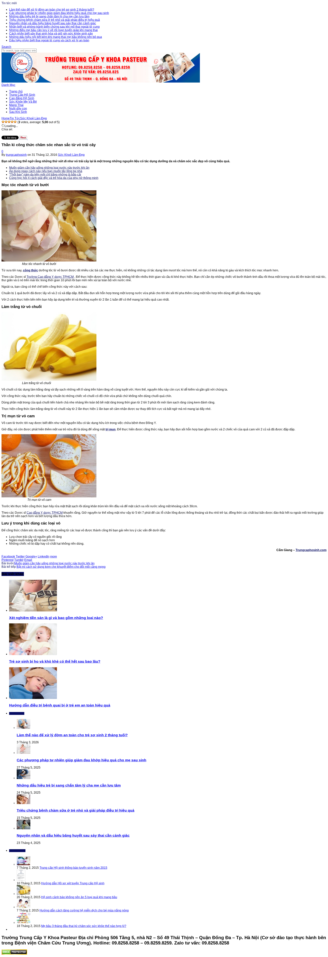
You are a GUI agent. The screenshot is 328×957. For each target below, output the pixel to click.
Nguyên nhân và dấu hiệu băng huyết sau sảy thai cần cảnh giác (52, 23)
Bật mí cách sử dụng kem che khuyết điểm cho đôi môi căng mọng (61, 566)
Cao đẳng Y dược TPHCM (45, 512)
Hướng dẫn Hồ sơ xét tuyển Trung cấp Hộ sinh (72, 883)
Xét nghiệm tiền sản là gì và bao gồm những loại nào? (56, 618)
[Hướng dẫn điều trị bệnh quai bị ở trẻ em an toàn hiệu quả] (33, 697)
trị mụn (111, 429)
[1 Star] (3, 121)
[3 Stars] (9, 121)
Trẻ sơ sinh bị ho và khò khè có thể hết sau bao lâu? (54, 661)
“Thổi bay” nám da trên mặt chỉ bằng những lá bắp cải (45, 174)
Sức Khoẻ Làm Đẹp (71, 154)
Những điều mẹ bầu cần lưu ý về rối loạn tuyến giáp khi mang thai (53, 30)
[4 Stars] (12, 121)
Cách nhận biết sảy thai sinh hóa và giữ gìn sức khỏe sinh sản (51, 33)
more (53, 556)
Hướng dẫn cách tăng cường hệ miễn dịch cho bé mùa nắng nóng (84, 910)
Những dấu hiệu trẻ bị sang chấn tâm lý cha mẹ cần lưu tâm (49, 16)
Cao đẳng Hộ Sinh (21, 98)
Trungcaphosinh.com (311, 550)
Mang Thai (16, 105)
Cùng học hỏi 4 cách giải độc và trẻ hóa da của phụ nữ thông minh (53, 178)
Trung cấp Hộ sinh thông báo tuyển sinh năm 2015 (73, 867)
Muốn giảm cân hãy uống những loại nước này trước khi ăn (49, 167)
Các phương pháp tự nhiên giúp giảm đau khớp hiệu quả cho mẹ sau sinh (59, 13)
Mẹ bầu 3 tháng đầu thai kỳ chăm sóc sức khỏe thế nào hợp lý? (83, 926)
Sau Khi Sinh (18, 111)
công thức (30, 270)
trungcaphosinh (16, 154)
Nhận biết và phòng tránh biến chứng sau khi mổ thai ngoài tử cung (54, 26)
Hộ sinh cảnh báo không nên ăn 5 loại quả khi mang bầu (79, 897)
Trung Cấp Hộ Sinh (22, 94)
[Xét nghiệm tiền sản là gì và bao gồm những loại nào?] (33, 610)
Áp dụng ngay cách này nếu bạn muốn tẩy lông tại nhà (45, 171)
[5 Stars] (15, 121)
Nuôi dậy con (18, 108)
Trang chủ (16, 91)
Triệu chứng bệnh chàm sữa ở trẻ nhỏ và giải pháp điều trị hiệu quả (54, 19)
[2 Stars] (6, 121)
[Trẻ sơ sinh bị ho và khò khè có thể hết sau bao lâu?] (33, 654)
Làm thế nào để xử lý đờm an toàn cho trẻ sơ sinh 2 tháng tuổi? (51, 9)
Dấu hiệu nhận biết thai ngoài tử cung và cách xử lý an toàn (49, 40)
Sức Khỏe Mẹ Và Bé (23, 101)
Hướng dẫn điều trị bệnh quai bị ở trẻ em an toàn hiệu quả (59, 705)
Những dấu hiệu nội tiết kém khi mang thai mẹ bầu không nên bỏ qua (55, 37)
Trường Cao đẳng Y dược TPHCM (50, 276)
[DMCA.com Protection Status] (14, 953)
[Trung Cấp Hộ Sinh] (101, 81)
